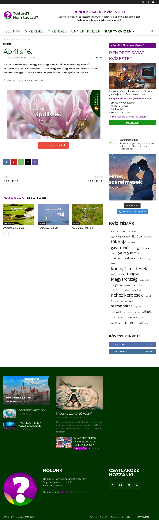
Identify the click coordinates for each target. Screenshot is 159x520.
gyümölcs (143, 248)
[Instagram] (143, 2)
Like (151, 344)
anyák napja (115, 231)
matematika (145, 280)
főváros (131, 242)
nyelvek (148, 296)
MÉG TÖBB (37, 198)
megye (127, 285)
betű (125, 231)
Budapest (132, 231)
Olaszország (117, 301)
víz (143, 317)
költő (113, 264)
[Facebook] (138, 2)
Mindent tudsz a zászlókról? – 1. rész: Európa (85, 441)
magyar (134, 273)
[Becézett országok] (9, 413)
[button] (152, 31)
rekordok (116, 311)
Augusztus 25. (14, 227)
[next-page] (10, 234)
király (147, 258)
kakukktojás (134, 258)
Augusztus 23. (83, 227)
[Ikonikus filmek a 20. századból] (9, 425)
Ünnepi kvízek (86, 31)
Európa (137, 236)
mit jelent (138, 285)
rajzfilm (137, 307)
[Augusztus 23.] (87, 214)
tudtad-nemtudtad (16, 58)
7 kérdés (57, 31)
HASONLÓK (13, 198)
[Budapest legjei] (26, 390)
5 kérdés (34, 31)
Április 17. (95, 181)
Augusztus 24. (48, 227)
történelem (132, 317)
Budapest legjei (19, 397)
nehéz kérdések (127, 295)
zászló (114, 323)
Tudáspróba (80, 448)
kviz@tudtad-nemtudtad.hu (75, 491)
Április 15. (11, 181)
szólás (113, 317)
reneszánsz (128, 312)
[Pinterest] (148, 2)
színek (146, 311)
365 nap (13, 31)
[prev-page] (5, 234)
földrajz (118, 241)
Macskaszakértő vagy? (74, 413)
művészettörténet (132, 290)
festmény (148, 237)
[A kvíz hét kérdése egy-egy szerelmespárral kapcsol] (132, 177)
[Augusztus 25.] (18, 214)
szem (137, 312)
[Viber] (35, 162)
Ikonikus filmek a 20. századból (30, 424)
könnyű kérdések (129, 268)
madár (121, 274)
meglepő (116, 285)
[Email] (28, 162)
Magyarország (124, 279)
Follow (149, 351)
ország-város (121, 306)
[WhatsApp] (21, 162)
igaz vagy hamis (128, 252)
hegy (113, 253)
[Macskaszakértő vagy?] (79, 393)
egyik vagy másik (120, 236)
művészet (116, 290)
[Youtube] (153, 2)
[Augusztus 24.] (53, 214)
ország (129, 300)
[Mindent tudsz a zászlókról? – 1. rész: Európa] (64, 442)
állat (123, 322)
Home (6, 39)
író (146, 323)
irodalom (116, 258)
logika (113, 274)
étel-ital (136, 322)
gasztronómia (123, 247)
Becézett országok (32, 410)
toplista (121, 317)
